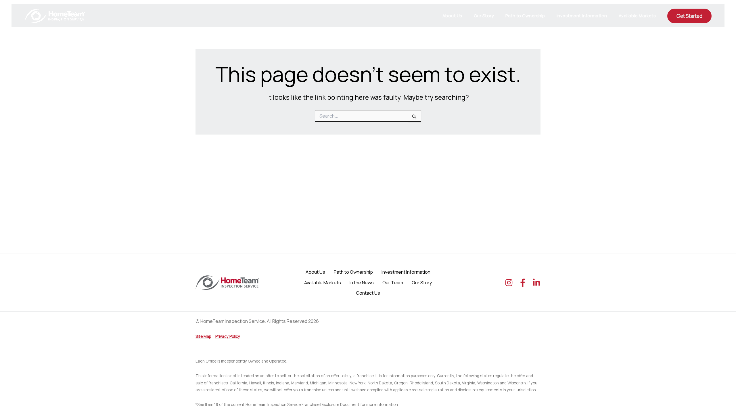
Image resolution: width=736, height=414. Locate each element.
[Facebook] (523, 283)
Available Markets (637, 16)
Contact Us (368, 293)
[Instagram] (509, 283)
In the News (362, 282)
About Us (452, 16)
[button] (689, 16)
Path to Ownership (525, 16)
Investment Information (582, 16)
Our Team (392, 282)
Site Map (203, 336)
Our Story (484, 16)
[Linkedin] (536, 283)
